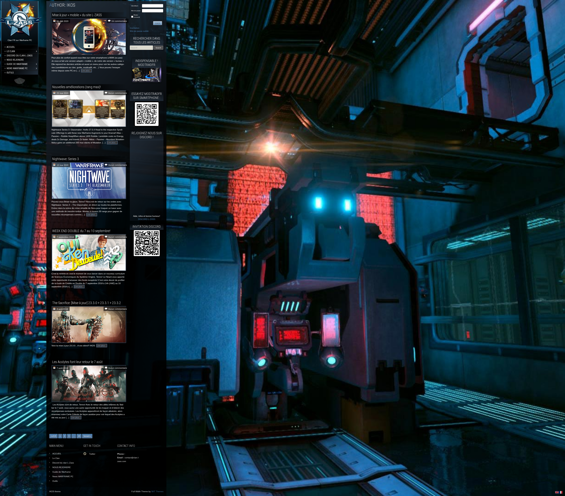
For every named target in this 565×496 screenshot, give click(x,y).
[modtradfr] (146, 114)
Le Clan (11, 51)
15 (79, 436)
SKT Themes (157, 491)
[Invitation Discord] (146, 243)
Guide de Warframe (17, 64)
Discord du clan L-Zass (20, 55)
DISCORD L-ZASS (146, 219)
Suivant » (87, 436)
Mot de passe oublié (139, 31)
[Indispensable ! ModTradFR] (146, 81)
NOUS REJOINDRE (15, 59)
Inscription (134, 28)
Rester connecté (137, 16)
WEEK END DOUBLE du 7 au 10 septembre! (81, 231)
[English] (557, 492)
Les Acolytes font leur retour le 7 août (77, 362)
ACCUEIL (11, 47)
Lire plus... (86, 70)
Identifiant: (134, 6)
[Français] (561, 492)
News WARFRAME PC (17, 68)
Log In (157, 23)
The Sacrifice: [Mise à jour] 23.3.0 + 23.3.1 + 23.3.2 (86, 303)
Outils (10, 72)
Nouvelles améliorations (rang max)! (76, 87)
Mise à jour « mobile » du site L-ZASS (77, 15)
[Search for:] (142, 48)
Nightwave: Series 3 (65, 159)
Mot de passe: (136, 10)
